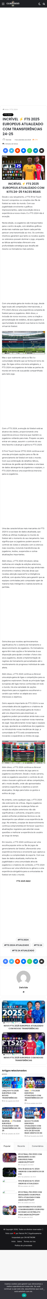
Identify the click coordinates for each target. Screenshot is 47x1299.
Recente (21, 1146)
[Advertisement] (23, 32)
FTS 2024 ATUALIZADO (17, 945)
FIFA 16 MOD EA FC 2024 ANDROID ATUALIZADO (28, 1182)
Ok (24, 1295)
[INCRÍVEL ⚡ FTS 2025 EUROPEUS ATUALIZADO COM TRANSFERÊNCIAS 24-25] (12, 1113)
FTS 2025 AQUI (23, 881)
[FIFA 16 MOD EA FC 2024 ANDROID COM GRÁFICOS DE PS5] (9, 1172)
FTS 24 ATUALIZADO (23, 950)
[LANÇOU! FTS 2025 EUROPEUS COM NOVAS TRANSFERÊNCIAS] (12, 1082)
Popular (7, 1146)
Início (6, 109)
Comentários (37, 1146)
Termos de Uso (30, 1241)
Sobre (19, 1241)
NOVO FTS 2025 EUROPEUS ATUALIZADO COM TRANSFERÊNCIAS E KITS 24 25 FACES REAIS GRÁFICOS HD (33, 1127)
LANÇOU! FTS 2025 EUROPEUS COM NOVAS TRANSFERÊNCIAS (10, 1094)
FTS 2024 (14, 109)
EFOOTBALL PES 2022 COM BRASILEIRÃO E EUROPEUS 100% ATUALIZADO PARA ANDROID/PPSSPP (30, 1196)
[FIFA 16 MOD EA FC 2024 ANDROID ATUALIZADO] (9, 1184)
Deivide (8, 140)
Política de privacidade (23, 1245)
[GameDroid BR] (13, 4)
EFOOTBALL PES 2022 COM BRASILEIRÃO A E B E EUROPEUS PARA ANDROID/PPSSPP (30, 1158)
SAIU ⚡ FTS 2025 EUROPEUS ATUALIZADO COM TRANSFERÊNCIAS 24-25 (34, 1095)
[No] (44, 1290)
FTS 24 (38, 945)
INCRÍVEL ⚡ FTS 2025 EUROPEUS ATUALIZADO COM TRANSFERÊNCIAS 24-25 (11, 1126)
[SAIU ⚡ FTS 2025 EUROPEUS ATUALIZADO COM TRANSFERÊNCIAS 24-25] (35, 1082)
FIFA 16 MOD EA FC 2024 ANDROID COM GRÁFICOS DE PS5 (31, 1171)
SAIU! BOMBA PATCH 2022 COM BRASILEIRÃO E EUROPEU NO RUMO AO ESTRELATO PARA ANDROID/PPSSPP (31, 1211)
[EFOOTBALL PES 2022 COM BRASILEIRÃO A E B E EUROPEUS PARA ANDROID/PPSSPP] (9, 1157)
